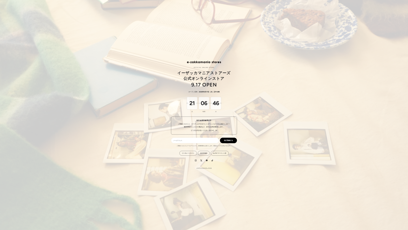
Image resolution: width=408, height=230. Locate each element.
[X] (201, 160)
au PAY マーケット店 (219, 153)
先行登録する (228, 140)
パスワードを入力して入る (204, 168)
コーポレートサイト (188, 153)
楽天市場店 (203, 153)
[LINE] (206, 160)
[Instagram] (195, 160)
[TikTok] (212, 160)
